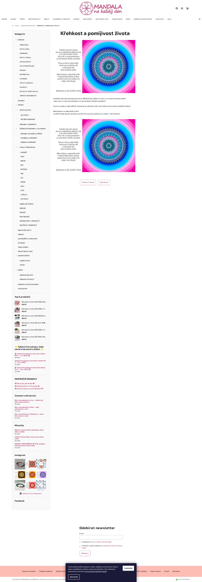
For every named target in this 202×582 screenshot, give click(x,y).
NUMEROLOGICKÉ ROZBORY (28, 284)
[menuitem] (4, 19)
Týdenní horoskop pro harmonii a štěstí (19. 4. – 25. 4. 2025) (30, 361)
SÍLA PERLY (25, 115)
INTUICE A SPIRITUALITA (29, 91)
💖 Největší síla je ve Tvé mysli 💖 (27, 386)
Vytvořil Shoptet (184, 579)
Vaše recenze (155, 571)
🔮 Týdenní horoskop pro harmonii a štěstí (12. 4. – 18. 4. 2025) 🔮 (30, 368)
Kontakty (176, 571)
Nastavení (74, 577)
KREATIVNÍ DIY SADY (25, 251)
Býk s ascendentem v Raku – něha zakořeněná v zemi (27, 408)
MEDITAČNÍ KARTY (24, 230)
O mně (166, 571)
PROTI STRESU (25, 57)
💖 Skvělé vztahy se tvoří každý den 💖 (29, 389)
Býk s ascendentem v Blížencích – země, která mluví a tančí (29, 415)
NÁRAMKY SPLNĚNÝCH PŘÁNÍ (31, 134)
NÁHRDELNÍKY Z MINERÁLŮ (30, 221)
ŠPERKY (21, 105)
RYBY (22, 156)
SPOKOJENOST (25, 62)
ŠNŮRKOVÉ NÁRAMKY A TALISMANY (33, 129)
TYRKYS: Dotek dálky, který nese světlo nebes (29, 438)
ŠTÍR (22, 190)
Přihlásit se (85, 553)
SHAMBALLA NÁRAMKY (29, 138)
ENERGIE (21, 40)
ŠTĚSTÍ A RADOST (26, 83)
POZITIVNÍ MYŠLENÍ (27, 66)
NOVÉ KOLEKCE (25, 110)
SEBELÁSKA (24, 45)
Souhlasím (128, 568)
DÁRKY (20, 270)
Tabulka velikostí (45, 571)
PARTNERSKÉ (25, 217)
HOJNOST (23, 87)
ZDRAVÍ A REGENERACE (28, 95)
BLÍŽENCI (24, 169)
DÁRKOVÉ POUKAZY (27, 279)
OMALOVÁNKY (23, 247)
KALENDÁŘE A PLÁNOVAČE (27, 239)
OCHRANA (23, 79)
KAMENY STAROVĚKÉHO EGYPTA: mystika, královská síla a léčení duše (30, 444)
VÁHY (22, 186)
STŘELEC (24, 195)
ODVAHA (23, 70)
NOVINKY (21, 101)
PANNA (23, 182)
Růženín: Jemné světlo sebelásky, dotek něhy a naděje (29, 431)
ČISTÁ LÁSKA (24, 49)
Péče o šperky (141, 571)
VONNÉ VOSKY (25, 261)
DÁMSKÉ (23, 208)
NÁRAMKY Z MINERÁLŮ (28, 124)
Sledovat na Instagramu (32, 493)
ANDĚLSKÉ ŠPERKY (27, 204)
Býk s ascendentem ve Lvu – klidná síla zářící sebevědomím (29, 401)
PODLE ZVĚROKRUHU (27, 147)
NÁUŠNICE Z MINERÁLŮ (28, 225)
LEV (22, 178)
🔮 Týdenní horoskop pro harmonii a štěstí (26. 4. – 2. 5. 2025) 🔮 (30, 354)
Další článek (104, 182)
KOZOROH (24, 199)
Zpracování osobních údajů (96, 571)
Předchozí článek (88, 182)
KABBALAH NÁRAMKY (28, 142)
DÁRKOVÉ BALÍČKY (26, 275)
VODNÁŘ (24, 152)
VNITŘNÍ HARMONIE (28, 119)
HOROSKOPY (23, 289)
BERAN (23, 161)
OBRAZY (21, 234)
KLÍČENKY (21, 243)
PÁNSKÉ (23, 212)
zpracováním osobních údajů (101, 542)
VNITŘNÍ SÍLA (25, 74)
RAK (22, 173)
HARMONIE (24, 53)
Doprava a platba (29, 571)
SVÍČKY (22, 265)
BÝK (22, 165)
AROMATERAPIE (24, 255)
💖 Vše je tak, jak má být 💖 (25, 383)
